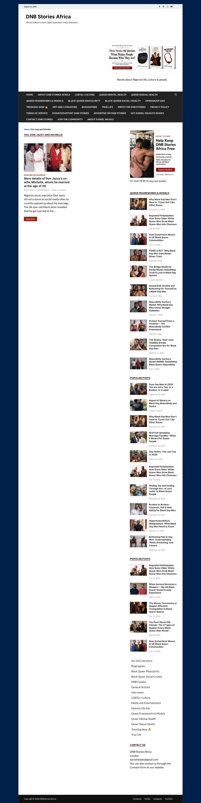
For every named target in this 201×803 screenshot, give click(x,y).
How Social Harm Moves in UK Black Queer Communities (162, 237)
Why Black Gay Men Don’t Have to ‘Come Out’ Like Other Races (163, 202)
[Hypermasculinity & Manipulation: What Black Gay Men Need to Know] (138, 521)
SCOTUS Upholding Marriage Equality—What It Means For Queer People (162, 437)
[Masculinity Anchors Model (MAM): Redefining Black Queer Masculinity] (138, 359)
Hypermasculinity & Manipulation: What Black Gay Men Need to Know (162, 523)
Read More (29, 218)
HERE (142, 181)
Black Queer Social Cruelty (123, 100)
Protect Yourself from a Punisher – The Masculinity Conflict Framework (161, 325)
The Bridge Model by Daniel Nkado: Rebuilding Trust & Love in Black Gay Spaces (162, 271)
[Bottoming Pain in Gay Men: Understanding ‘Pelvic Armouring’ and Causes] (138, 537)
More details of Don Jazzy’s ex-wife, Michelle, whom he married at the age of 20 (46, 182)
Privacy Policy (159, 107)
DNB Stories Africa (48, 17)
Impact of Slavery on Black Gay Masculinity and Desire (163, 403)
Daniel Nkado (44, 190)
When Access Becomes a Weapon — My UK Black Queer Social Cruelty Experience (162, 588)
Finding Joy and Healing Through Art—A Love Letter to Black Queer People (161, 490)
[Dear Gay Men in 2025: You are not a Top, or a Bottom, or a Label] (138, 384)
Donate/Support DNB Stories (70, 113)
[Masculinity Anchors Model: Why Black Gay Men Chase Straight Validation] (138, 302)
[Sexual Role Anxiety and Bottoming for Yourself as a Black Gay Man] (138, 286)
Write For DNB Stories (132, 107)
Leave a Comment (58, 190)
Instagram (158, 799)
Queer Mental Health (112, 94)
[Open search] (176, 95)
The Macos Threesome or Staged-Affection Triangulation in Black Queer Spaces (163, 607)
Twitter (147, 799)
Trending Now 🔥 (37, 107)
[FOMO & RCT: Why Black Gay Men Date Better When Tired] (138, 251)
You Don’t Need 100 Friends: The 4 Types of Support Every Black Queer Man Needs (161, 626)
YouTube (168, 799)
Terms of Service (37, 113)
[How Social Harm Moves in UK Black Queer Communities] (138, 235)
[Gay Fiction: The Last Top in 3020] (138, 452)
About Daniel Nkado (100, 119)
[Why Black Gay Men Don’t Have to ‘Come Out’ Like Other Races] (138, 199)
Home (29, 94)
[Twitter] (163, 6)
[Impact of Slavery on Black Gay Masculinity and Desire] (138, 400)
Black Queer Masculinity (84, 100)
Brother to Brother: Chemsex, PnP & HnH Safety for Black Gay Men (162, 507)
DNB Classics (138, 681)
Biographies (89, 107)
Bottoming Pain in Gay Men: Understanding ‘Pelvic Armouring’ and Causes (161, 541)
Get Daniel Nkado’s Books (147, 113)
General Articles (140, 687)
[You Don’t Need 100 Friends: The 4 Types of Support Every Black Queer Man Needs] (138, 622)
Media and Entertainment (35, 175)
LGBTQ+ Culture (85, 94)
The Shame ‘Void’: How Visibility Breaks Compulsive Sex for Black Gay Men (162, 344)
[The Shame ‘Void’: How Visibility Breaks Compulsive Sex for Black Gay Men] (138, 340)
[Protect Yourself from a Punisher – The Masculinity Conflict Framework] (138, 321)
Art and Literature (65, 107)
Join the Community (70, 119)
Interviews (137, 692)
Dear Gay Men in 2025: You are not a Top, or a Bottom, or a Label (161, 387)
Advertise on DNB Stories (110, 113)
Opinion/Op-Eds (155, 100)
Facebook (137, 799)
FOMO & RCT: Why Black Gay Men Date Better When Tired (162, 253)
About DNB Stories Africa (54, 94)
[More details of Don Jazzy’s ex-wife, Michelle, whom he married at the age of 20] (48, 158)
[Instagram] (167, 6)
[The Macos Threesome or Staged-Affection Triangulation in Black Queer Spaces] (138, 603)
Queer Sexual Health (144, 94)
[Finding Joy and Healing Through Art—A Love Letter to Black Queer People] (138, 486)
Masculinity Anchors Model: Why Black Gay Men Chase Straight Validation (161, 306)
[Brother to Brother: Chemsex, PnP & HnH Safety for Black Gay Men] (138, 505)
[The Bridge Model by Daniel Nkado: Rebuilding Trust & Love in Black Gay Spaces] (138, 267)
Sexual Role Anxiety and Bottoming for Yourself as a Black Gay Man (163, 288)
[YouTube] (171, 6)
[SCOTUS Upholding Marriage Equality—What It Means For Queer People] (138, 433)
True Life (107, 107)
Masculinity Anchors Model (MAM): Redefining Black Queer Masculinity (163, 362)
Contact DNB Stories (39, 119)
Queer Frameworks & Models (44, 100)
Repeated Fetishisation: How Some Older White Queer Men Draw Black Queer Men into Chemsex (163, 219)
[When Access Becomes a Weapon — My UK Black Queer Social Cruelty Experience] (138, 584)
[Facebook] (159, 6)
